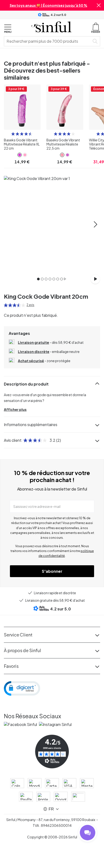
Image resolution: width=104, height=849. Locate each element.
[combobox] (48, 41)
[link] (19, 155)
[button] (99, 5)
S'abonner (52, 571)
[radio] (13, 134)
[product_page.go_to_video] (95, 279)
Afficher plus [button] (15, 409)
